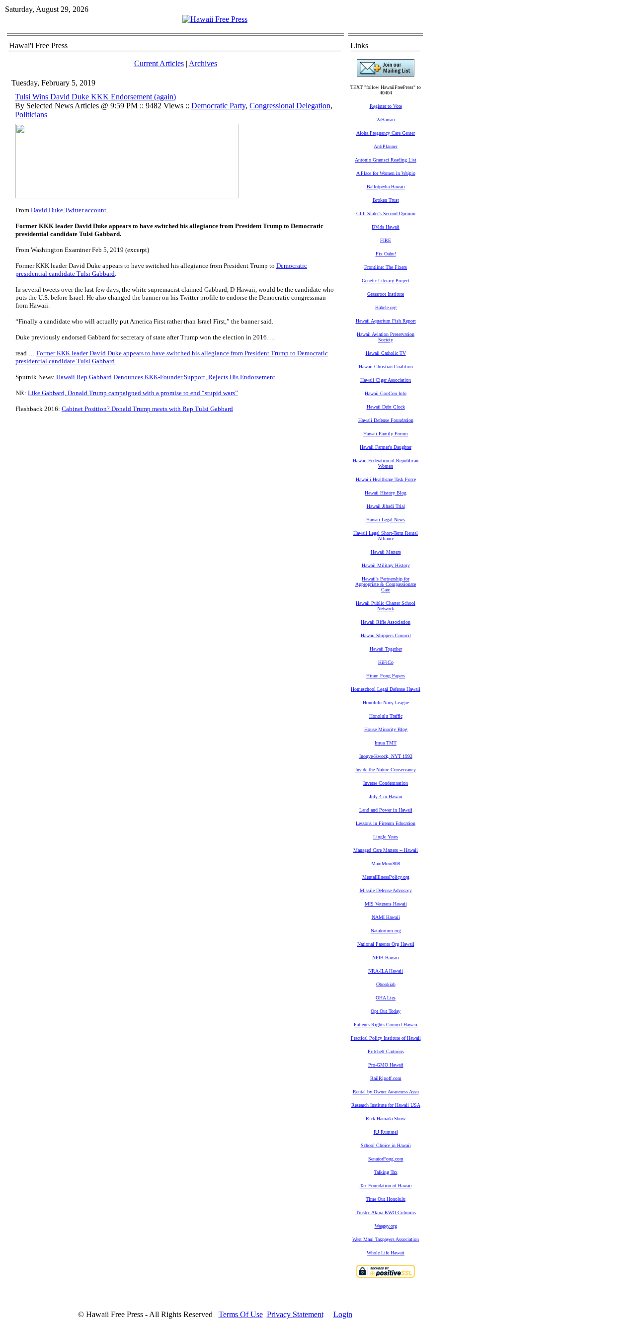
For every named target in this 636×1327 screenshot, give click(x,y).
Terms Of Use (241, 1314)
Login (342, 1314)
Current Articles (159, 63)
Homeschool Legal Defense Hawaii (385, 689)
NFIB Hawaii (385, 957)
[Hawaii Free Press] (214, 19)
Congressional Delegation (289, 105)
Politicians (31, 114)
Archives (203, 63)
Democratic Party (218, 105)
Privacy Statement (295, 1314)
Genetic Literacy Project (385, 280)
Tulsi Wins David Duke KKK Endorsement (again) (95, 96)
